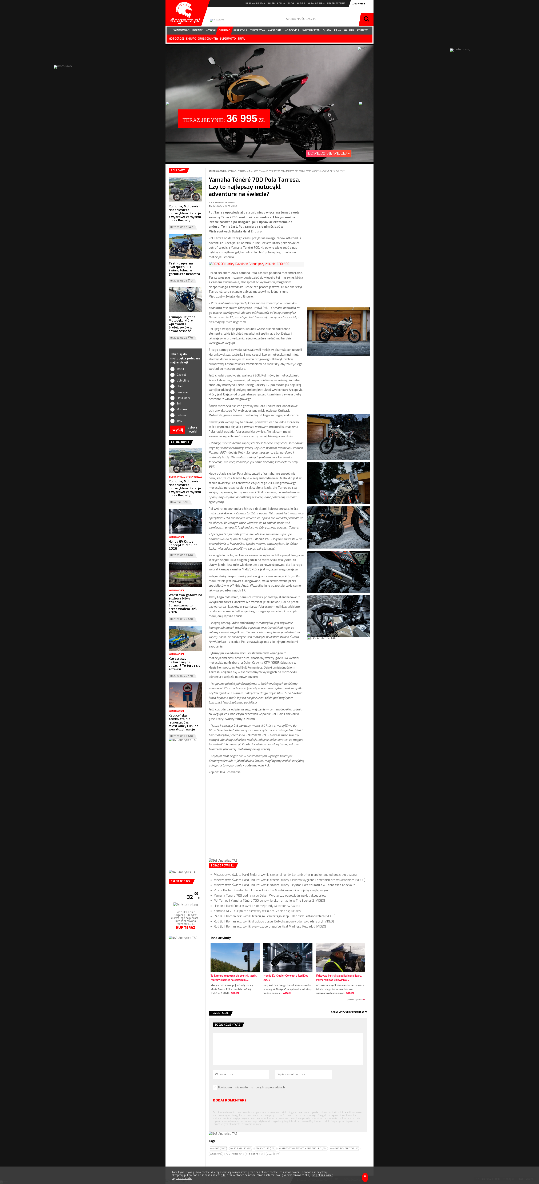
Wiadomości (176, 537)
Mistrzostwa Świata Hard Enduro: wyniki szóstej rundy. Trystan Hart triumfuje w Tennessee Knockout (284, 885)
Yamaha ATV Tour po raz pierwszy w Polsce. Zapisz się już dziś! (257, 911)
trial (241, 38)
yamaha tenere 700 (344, 1148)
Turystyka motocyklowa (185, 477)
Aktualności (253, 171)
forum (281, 3)
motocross (176, 38)
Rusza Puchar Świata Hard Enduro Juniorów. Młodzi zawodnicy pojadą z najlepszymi (271, 890)
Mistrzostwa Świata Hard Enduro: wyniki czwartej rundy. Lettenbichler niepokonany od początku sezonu (285, 875)
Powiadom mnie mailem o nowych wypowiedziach (251, 1087)
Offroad (232, 171)
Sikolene (182, 392)
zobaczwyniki (192, 429)
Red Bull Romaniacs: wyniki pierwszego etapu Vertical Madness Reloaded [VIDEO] (270, 927)
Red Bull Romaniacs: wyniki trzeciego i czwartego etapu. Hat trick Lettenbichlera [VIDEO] (274, 916)
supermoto (228, 38)
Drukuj (234, 206)
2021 (273, 1153)
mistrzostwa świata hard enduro (303, 1148)
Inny (179, 421)
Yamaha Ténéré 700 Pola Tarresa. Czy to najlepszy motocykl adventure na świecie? (302, 171)
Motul (180, 369)
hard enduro (241, 1148)
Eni (179, 403)
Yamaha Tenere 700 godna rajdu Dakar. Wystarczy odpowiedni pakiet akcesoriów (270, 896)
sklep (271, 3)
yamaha (218, 1148)
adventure (265, 1148)
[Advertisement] (256, 820)
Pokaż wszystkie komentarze (349, 1012)
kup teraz (185, 944)
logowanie (358, 3)
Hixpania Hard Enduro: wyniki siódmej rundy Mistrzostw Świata (257, 906)
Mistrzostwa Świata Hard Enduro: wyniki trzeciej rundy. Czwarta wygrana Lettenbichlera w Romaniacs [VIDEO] (289, 880)
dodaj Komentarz (230, 1100)
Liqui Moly (183, 398)
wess (216, 1153)
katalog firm (316, 3)
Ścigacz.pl (183, 13)
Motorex (182, 409)
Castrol (181, 374)
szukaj (367, 19)
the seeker (255, 1153)
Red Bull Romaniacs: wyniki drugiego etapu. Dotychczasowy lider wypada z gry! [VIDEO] (274, 922)
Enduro (241, 171)
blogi (291, 3)
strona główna (255, 3)
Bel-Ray (182, 415)
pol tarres (234, 1153)
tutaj (223, 1175)
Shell (180, 386)
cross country (208, 38)
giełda (301, 3)
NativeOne (288, 999)
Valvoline (183, 380)
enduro (191, 38)
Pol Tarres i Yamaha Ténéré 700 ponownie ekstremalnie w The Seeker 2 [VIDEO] (269, 901)
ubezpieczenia (336, 3)
